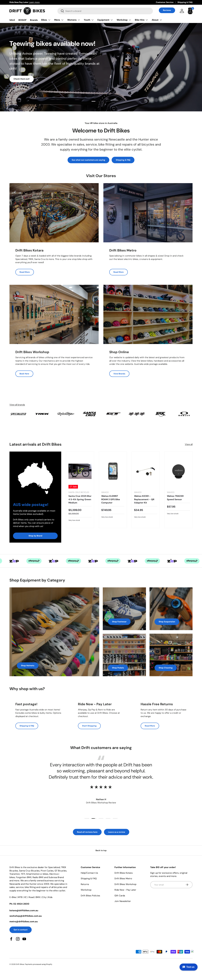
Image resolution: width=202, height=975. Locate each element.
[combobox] (105, 11)
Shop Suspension (167, 621)
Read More (25, 272)
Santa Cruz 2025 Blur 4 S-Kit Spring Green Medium (79, 499)
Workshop (122, 19)
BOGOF (22, 20)
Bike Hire (139, 19)
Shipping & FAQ (185, 2)
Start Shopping (89, 726)
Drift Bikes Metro (123, 878)
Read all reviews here (87, 832)
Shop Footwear (119, 621)
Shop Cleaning (166, 668)
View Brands (119, 373)
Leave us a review (116, 832)
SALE (12, 20)
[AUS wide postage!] (35, 475)
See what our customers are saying (88, 160)
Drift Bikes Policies (90, 895)
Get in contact (21, 929)
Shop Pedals (118, 668)
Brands (34, 20)
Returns (85, 884)
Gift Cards (119, 895)
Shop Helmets (27, 665)
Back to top (101, 850)
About (155, 19)
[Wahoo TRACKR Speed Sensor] (178, 471)
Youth (87, 19)
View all (189, 444)
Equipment (103, 19)
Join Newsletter (122, 901)
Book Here (24, 373)
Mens (57, 19)
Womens (72, 19)
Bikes (44, 19)
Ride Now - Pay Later (125, 889)
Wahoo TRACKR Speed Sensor (175, 498)
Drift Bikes (20, 964)
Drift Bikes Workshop (125, 884)
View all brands (17, 404)
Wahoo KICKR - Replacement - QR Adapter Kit (144, 499)
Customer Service (164, 2)
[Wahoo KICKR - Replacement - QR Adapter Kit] (145, 471)
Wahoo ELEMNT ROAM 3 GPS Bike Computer (110, 499)
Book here (18, 80)
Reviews (167, 10)
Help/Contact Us (89, 872)
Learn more (44, 2)
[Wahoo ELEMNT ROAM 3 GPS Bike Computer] (112, 471)
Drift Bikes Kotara (123, 872)
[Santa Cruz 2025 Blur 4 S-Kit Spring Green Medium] (80, 471)
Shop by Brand (35, 535)
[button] (190, 11)
